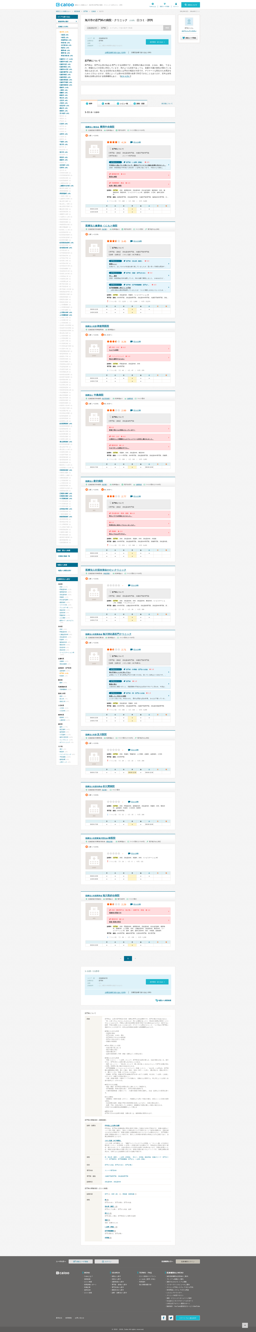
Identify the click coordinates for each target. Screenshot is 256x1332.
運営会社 (59, 1318)
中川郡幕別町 (66, 498)
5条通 (64, 37)
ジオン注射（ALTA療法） (113, 1140)
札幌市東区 (65, 67)
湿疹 (106, 1220)
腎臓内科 (62, 615)
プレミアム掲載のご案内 (175, 1279)
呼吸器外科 (63, 632)
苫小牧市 (64, 113)
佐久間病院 (100, 786)
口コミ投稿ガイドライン (147, 1276)
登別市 (64, 157)
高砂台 (65, 48)
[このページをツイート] (171, 1317)
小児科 (62, 708)
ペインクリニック (65, 754)
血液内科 (62, 612)
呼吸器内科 (63, 589)
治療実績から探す (118, 1282)
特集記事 (87, 1287)
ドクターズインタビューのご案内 (178, 1284)
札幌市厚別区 (66, 80)
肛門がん (131, 1159)
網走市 (64, 108)
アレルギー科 (64, 607)
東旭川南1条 (67, 55)
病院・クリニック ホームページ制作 (179, 1298)
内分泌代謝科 (64, 599)
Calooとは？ (88, 1276)
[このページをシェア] (163, 1317)
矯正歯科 (62, 729)
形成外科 (62, 647)
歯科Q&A (87, 1290)
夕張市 (64, 103)
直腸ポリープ (156, 1157)
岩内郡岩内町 (66, 248)
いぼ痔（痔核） (141, 1159)
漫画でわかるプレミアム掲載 (177, 1282)
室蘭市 (64, 92)
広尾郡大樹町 (66, 493)
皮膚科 (62, 661)
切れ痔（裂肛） (113, 1157)
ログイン (176, 6)
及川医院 (96, 734)
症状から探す (116, 1279)
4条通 (64, 35)
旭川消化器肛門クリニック (108, 634)
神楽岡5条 (66, 40)
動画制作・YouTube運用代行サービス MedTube (183, 1306)
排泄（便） (115, 1194)
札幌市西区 (65, 77)
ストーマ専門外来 (111, 1170)
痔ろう (135, 1157)
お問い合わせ (79, 1318)
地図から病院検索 (164, 1000)
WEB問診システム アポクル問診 (178, 1290)
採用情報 (68, 1318)
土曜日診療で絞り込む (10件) (115, 52)
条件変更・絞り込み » (157, 42)
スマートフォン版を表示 (187, 1318)
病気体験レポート (90, 1284)
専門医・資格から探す (119, 1284)
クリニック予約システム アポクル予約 (180, 1287)
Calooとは (152, 6)
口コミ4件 (137, 142)
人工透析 (62, 618)
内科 (61, 587)
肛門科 (85, 11)
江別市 (64, 124)
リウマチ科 (63, 605)
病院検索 (77, 11)
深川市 (64, 152)
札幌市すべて (66, 59)
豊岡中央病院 (99, 126)
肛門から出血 (109, 1165)
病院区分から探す (118, 1290)
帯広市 (64, 98)
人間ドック (63, 762)
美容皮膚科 (63, 664)
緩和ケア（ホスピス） (67, 620)
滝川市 (64, 144)
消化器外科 (117, 1182)
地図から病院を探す (64, 570)
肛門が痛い (129, 1165)
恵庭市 (64, 160)
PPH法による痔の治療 (112, 1125)
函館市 (64, 87)
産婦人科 (62, 701)
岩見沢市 (64, 105)
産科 (61, 696)
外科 (61, 629)
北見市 (64, 100)
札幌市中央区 (66, 61)
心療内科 (62, 720)
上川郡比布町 (66, 312)
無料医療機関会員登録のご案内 (177, 1276)
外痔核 (141, 1157)
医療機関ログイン (188, 1262)
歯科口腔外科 (64, 737)
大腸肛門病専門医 (111, 1176)
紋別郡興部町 (66, 423)
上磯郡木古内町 (66, 186)
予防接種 (62, 757)
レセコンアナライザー (174, 1292)
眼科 (61, 682)
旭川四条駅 (105, 398)
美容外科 (62, 650)
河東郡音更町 (66, 470)
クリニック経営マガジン (175, 1295)
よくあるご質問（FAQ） (147, 1279)
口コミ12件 (137, 241)
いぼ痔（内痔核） (125, 1157)
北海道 (93, 11)
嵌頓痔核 (148, 1157)
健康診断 (62, 759)
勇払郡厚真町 (66, 441)
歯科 (61, 727)
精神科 (62, 717)
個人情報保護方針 (145, 1284)
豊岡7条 (65, 53)
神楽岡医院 (97, 326)
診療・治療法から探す (119, 1292)
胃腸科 (62, 597)
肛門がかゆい (119, 1165)
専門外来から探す (118, 1287)
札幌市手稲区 (66, 82)
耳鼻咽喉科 (63, 689)
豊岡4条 (65, 50)
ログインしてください (189, 31)
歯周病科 (62, 732)
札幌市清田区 (66, 85)
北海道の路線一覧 (64, 556)
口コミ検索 (88, 1282)
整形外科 (62, 645)
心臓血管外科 (64, 634)
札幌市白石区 (66, 69)
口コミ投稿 (88, 1292)
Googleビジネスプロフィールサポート (180, 1301)
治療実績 (130, 398)
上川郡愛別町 (66, 315)
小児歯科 (62, 734)
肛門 (106, 1194)
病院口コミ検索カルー (63, 11)
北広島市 (64, 165)
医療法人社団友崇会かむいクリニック (105, 570)
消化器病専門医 (123, 1176)
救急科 (62, 751)
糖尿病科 (62, 602)
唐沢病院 (94, 481)
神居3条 (65, 42)
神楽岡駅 (106, 573)
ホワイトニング (65, 742)
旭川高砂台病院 (102, 895)
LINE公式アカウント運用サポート (178, 1303)
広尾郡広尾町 (66, 496)
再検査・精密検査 (128, 1194)
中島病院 (94, 395)
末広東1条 (66, 45)
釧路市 (64, 95)
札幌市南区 (65, 74)
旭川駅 (104, 229)
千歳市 (64, 142)
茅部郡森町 (65, 193)
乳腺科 (62, 639)
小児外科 (62, 711)
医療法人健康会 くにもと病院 (101, 225)
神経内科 (62, 610)
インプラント (64, 740)
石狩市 (64, 167)
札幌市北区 (65, 64)
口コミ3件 (137, 410)
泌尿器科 (62, 671)
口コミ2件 (137, 341)
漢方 (61, 749)
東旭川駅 (109, 841)
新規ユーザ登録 (164, 6)
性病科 (62, 676)
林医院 (100, 838)
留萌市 (64, 111)
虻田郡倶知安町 (66, 242)
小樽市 (64, 90)
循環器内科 (63, 592)
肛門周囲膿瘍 (122, 1159)
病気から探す (116, 1276)
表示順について (167, 104)
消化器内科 (108, 1182)
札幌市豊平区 (66, 72)
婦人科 (62, 699)
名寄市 (64, 134)
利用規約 (142, 1282)
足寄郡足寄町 (66, 509)
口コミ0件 (135, 585)
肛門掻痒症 (113, 1159)
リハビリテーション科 (67, 652)
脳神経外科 (63, 642)
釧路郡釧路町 (66, 516)
